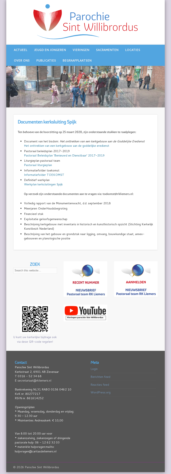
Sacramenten (107, 50)
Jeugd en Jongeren (50, 50)
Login (94, 369)
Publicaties (46, 60)
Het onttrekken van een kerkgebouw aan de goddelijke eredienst (66, 146)
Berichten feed (100, 377)
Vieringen (81, 50)
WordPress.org (101, 392)
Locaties (132, 50)
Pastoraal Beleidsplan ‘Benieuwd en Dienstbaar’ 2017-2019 (64, 155)
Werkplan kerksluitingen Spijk (43, 184)
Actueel (20, 50)
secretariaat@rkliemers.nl (34, 380)
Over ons (22, 60)
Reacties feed (100, 385)
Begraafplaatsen (77, 60)
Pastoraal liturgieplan (38, 165)
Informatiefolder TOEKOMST (44, 175)
